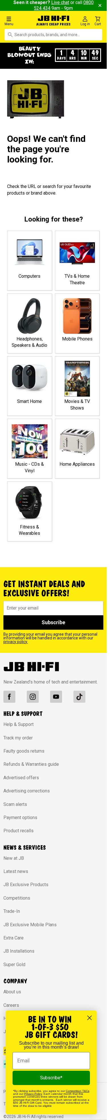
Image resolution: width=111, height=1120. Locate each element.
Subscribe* (51, 1077)
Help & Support (18, 724)
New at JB (13, 858)
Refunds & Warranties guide (31, 764)
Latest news (15, 871)
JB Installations (18, 951)
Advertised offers (21, 777)
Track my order (18, 738)
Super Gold (14, 964)
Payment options (20, 817)
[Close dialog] (89, 1018)
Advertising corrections (26, 791)
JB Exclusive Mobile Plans (30, 924)
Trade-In (11, 911)
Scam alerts (15, 804)
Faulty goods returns (23, 751)
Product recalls (18, 830)
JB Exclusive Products (25, 884)
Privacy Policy (33, 1093)
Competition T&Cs (77, 1090)
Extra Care (13, 938)
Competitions (16, 898)
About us (12, 991)
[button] (18, 21)
